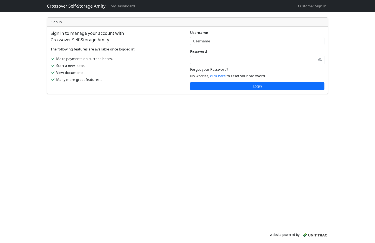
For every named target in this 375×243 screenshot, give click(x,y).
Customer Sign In (312, 6)
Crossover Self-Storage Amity (76, 6)
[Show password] (320, 60)
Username (199, 32)
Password (198, 51)
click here (218, 76)
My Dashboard (123, 6)
